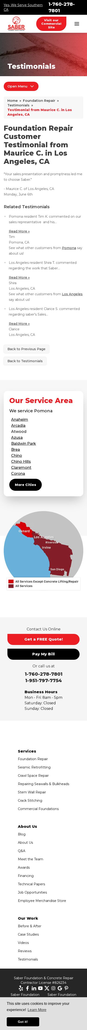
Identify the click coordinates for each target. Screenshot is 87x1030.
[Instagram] (53, 988)
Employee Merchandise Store (42, 901)
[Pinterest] (66, 988)
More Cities (25, 485)
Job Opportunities (32, 892)
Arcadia (18, 425)
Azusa (17, 437)
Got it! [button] (23, 1022)
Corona (18, 473)
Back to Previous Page (26, 349)
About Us (25, 842)
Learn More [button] (37, 1010)
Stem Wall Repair (32, 792)
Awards (24, 867)
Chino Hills (21, 461)
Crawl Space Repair (33, 776)
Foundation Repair (33, 759)
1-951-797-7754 (43, 680)
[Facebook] (27, 988)
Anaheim (19, 419)
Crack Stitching (30, 800)
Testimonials (28, 959)
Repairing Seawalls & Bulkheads (43, 784)
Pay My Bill (43, 654)
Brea (15, 449)
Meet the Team (30, 859)
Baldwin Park (23, 443)
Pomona (69, 248)
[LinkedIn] (34, 988)
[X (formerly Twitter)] (47, 988)
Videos (23, 943)
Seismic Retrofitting (34, 767)
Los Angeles (72, 294)
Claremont (21, 467)
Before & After (29, 926)
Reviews (25, 951)
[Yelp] (21, 988)
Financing (26, 876)
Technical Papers (31, 884)
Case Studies (28, 934)
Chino (16, 455)
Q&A (21, 851)
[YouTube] (40, 988)
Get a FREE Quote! (43, 639)
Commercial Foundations (38, 809)
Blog (22, 834)
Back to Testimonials (25, 361)
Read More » (19, 231)
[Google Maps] (60, 988)
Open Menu (17, 86)
